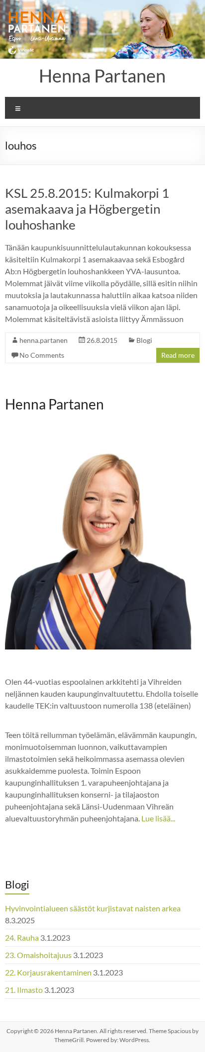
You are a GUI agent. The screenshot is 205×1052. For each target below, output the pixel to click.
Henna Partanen (102, 75)
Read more (178, 355)
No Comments (41, 355)
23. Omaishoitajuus (38, 955)
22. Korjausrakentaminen (48, 972)
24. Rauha (22, 937)
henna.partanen (43, 340)
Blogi (144, 340)
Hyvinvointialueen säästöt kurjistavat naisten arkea (93, 908)
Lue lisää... (158, 818)
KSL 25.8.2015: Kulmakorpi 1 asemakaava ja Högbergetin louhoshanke (87, 209)
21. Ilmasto (24, 989)
